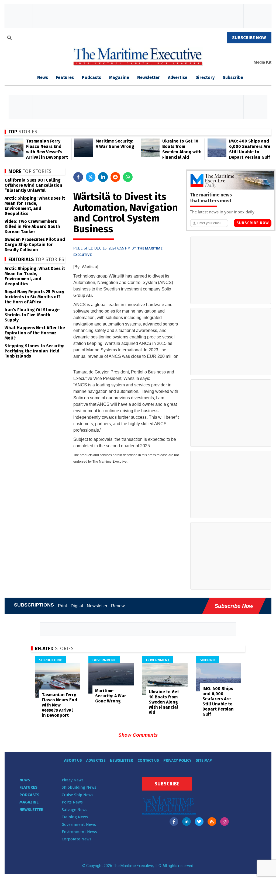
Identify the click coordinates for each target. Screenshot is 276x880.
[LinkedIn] (186, 821)
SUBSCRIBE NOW (249, 37)
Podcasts (91, 77)
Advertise (177, 77)
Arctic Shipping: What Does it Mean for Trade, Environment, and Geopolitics (35, 206)
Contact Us (148, 760)
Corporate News (76, 839)
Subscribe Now (252, 223)
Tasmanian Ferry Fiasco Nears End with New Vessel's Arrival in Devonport (47, 149)
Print (62, 606)
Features (65, 77)
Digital (77, 606)
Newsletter (148, 77)
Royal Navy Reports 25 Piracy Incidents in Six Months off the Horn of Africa (34, 296)
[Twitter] (199, 821)
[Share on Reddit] (115, 177)
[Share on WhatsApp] (128, 177)
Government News (79, 824)
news (42, 77)
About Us (73, 760)
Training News (75, 817)
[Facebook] (174, 821)
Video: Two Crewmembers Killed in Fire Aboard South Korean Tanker (32, 226)
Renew (118, 606)
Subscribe (233, 77)
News (24, 780)
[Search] (9, 38)
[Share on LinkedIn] (103, 177)
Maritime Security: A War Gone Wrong (115, 143)
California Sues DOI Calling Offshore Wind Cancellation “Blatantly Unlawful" (33, 185)
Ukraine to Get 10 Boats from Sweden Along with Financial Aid (182, 149)
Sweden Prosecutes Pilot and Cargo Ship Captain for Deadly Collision (35, 244)
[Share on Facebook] (78, 177)
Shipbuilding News (79, 787)
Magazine (119, 77)
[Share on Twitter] (90, 177)
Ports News (72, 802)
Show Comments (138, 735)
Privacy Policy (177, 760)
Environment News (79, 831)
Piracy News (73, 780)
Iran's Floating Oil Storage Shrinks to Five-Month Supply (32, 315)
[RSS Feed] (212, 821)
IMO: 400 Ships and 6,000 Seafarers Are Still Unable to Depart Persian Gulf (249, 149)
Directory (205, 77)
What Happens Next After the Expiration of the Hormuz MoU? (35, 333)
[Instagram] (224, 821)
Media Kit (262, 62)
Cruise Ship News (77, 794)
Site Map (204, 760)
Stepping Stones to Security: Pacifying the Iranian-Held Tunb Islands (34, 351)
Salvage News (74, 809)
